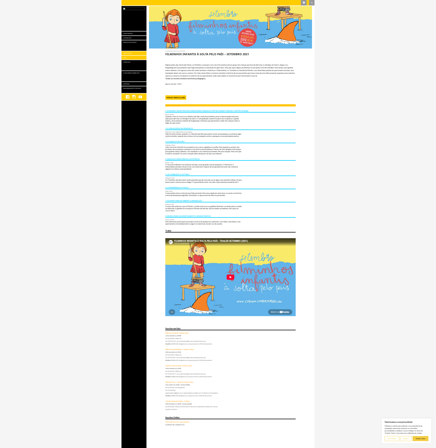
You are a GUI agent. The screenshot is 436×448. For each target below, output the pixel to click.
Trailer (173, 105)
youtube (140, 96)
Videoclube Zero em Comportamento (177, 422)
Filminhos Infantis (172, 51)
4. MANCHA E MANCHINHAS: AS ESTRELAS (182, 159)
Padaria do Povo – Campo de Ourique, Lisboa (179, 382)
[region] (406, 430)
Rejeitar (406, 438)
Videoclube (127, 53)
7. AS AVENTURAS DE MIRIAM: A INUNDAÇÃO (183, 201)
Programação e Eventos (132, 88)
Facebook (127, 96)
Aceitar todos (420, 438)
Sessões (178, 105)
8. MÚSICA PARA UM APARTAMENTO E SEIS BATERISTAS (188, 216)
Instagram (134, 96)
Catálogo (126, 62)
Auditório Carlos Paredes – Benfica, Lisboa (178, 366)
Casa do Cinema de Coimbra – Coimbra (177, 401)
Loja (124, 57)
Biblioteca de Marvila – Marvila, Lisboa (177, 333)
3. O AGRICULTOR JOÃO (175, 142)
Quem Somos (128, 33)
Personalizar (392, 438)
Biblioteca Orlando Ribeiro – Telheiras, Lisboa (179, 349)
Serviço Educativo (130, 42)
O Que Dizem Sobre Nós (131, 73)
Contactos (127, 38)
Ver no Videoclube (175, 97)
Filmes (169, 105)
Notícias (182, 51)
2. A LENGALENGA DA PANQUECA (179, 128)
